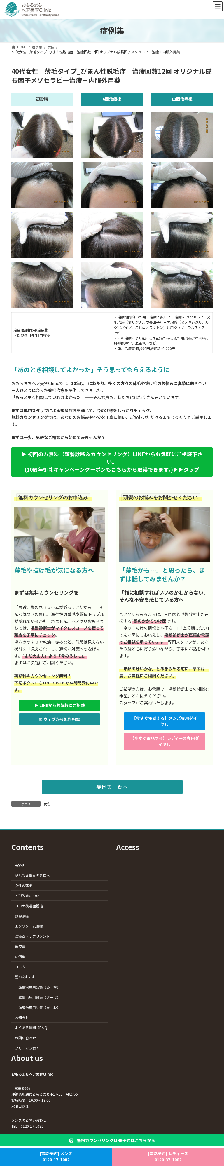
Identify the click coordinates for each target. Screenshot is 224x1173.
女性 (46, 803)
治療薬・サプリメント (32, 936)
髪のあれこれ (25, 976)
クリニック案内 (27, 1047)
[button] (112, 462)
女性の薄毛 (23, 885)
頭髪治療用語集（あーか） (39, 986)
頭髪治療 (22, 915)
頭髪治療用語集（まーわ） (39, 1007)
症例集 (20, 956)
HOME (19, 864)
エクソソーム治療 (29, 925)
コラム (20, 966)
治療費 (20, 946)
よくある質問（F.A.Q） (33, 1027)
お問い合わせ (25, 1037)
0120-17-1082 (32, 1126)
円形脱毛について (29, 895)
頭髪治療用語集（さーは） (39, 997)
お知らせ (22, 1017)
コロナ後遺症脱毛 (29, 905)
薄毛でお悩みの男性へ (32, 875)
